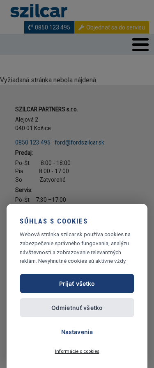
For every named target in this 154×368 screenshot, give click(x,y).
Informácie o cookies (77, 351)
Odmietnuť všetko (77, 307)
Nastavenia (77, 331)
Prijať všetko (77, 283)
